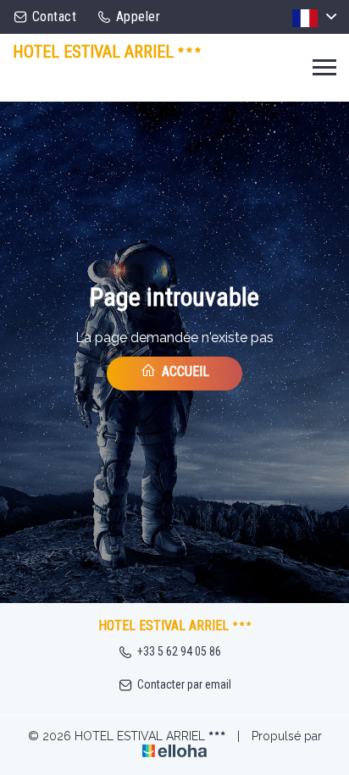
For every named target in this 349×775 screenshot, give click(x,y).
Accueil (183, 371)
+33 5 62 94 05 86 (179, 651)
